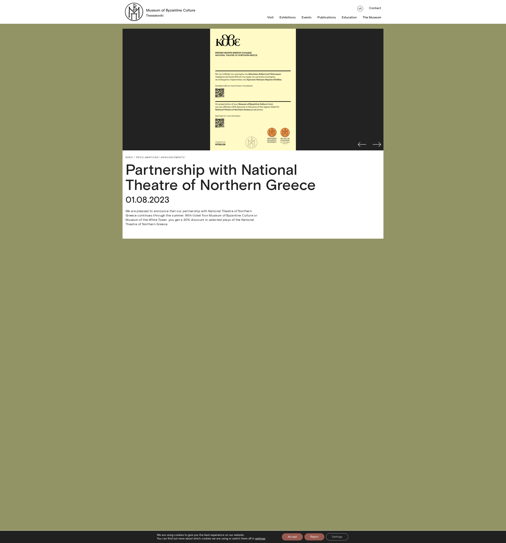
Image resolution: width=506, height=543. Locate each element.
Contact (375, 8)
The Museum (372, 17)
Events (307, 17)
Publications (326, 17)
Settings (337, 536)
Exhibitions (287, 17)
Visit (270, 17)
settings (260, 538)
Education (349, 17)
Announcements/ (173, 157)
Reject (314, 536)
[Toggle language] (360, 8)
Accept (292, 536)
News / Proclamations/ (143, 157)
